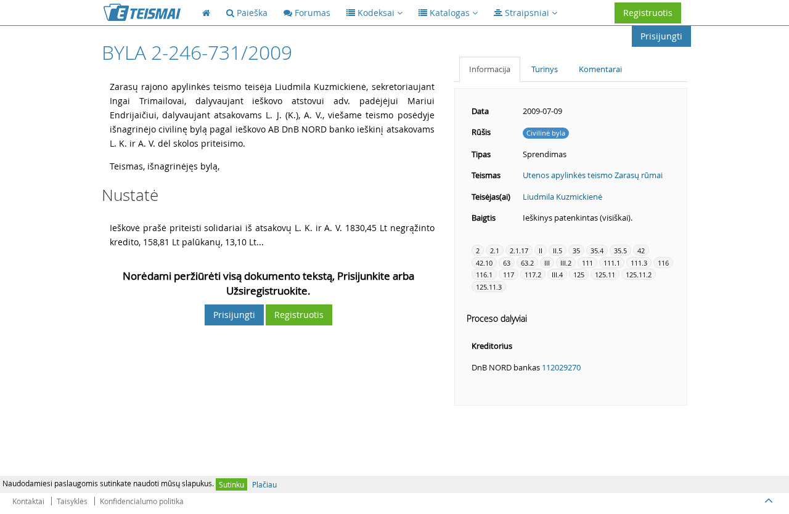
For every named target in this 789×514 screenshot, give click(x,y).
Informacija (489, 69)
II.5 (557, 250)
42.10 (484, 262)
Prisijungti (661, 36)
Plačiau (264, 484)
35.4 (597, 250)
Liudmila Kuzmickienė (562, 196)
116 (663, 262)
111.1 (611, 262)
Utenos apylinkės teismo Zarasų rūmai (593, 175)
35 (576, 250)
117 (508, 274)
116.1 (484, 274)
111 (587, 262)
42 (641, 250)
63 (506, 262)
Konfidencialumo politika (142, 501)
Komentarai (600, 69)
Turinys (544, 69)
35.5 (620, 250)
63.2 (527, 262)
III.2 (565, 262)
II (540, 250)
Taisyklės (72, 501)
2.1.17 (519, 250)
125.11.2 (639, 274)
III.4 (557, 274)
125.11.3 (489, 287)
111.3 (639, 262)
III (547, 262)
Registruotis (647, 12)
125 (578, 274)
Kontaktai (28, 501)
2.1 (494, 250)
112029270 (561, 367)
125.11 (605, 274)
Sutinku (231, 484)
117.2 (533, 274)
